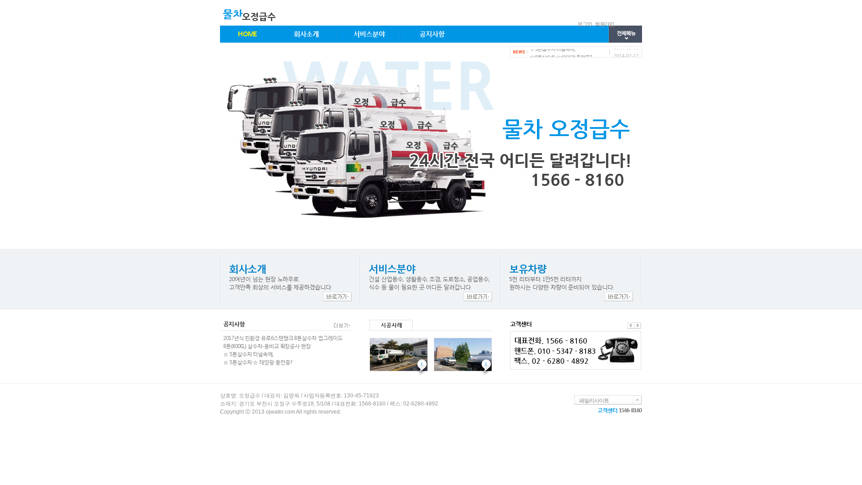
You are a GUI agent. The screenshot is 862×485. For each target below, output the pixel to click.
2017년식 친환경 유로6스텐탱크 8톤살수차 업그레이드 (283, 338)
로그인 (584, 24)
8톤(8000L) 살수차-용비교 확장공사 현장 (267, 346)
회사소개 (306, 33)
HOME (247, 33)
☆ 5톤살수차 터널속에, (248, 354)
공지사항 (431, 33)
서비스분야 (369, 33)
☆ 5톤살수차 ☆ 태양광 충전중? (561, 54)
